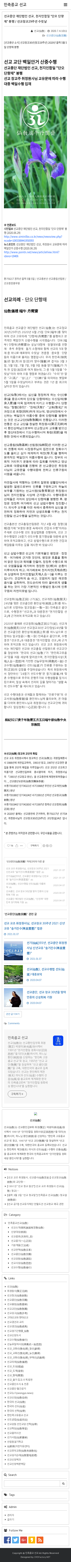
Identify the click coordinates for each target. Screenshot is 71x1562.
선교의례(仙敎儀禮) (17, 1362)
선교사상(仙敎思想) (21, 1263)
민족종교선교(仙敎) (17, 1223)
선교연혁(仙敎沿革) (21, 1250)
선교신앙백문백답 (16, 1464)
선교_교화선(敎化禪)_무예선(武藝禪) (26, 1357)
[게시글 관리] (21, 846)
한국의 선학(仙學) (16, 1411)
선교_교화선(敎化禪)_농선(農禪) (23, 1353)
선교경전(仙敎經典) (17, 1326)
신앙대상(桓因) (18, 1232)
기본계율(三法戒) (19, 1245)
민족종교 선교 (15, 5)
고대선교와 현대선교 (17, 1317)
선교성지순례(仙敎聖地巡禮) (22, 1455)
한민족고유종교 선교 (17, 1415)
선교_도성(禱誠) (15, 1366)
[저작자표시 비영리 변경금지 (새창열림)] (47, 845)
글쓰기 (10, 1519)
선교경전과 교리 (15, 1322)
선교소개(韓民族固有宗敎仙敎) (27, 1227)
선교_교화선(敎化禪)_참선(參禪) (23, 1348)
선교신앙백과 (14, 1459)
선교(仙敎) (12, 1286)
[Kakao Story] (31, 1539)
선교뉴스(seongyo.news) (20, 1393)
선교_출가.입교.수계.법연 (20, 1379)
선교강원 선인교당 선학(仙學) (22, 1424)
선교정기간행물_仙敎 (18, 1331)
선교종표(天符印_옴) (21, 1236)
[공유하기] (16, 846)
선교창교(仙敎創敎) (17, 1295)
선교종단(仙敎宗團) (56, 35)
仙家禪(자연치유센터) (18, 1446)
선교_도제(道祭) (15, 1370)
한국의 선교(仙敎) (16, 1402)
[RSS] (40, 1539)
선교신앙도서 (14, 1335)
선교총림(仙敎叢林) (17, 1304)
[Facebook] (7, 1539)
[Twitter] (15, 1539)
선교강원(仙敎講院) (21, 1259)
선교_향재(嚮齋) (15, 1375)
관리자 (10, 1515)
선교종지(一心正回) (21, 1241)
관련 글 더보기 (13, 1014)
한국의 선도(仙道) (16, 1406)
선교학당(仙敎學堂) (17, 1428)
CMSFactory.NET (42, 1557)
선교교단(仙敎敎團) (17, 1308)
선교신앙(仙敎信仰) (17, 1397)
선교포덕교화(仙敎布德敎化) (22, 1450)
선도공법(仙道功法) (17, 1419)
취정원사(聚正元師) (17, 1291)
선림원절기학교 (15, 1441)
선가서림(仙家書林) (17, 1437)
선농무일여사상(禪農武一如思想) (24, 1344)
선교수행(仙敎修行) (21, 1267)
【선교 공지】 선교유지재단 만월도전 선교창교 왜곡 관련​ (35, 1204)
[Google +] (23, 1539)
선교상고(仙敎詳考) (17, 1313)
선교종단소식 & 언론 (18, 1384)
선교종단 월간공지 (16, 1388)
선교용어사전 (14, 1433)
